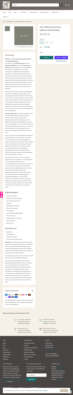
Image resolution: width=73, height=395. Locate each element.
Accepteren (64, 390)
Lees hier (45, 321)
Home (4, 21)
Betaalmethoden (28, 350)
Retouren (26, 345)
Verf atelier (23, 12)
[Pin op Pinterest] (43, 34)
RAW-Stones (55, 12)
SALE (10, 12)
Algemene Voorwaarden (30, 354)
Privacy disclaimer (28, 356)
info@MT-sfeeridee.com (51, 349)
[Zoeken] (61, 5)
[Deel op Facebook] (41, 34)
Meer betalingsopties (61, 61)
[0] (69, 5)
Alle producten (10, 21)
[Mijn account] (66, 5)
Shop (15, 12)
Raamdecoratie (44, 12)
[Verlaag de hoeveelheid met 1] (45, 52)
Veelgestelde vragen (29, 343)
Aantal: (41, 52)
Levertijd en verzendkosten (31, 347)
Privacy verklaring (43, 390)
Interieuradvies (34, 12)
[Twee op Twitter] (46, 34)
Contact (26, 359)
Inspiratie (5, 16)
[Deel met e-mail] (49, 34)
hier (20, 371)
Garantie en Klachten (29, 352)
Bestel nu (46, 57)
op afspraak (59, 366)
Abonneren (31, 379)
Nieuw (4, 12)
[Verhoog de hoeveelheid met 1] (53, 52)
